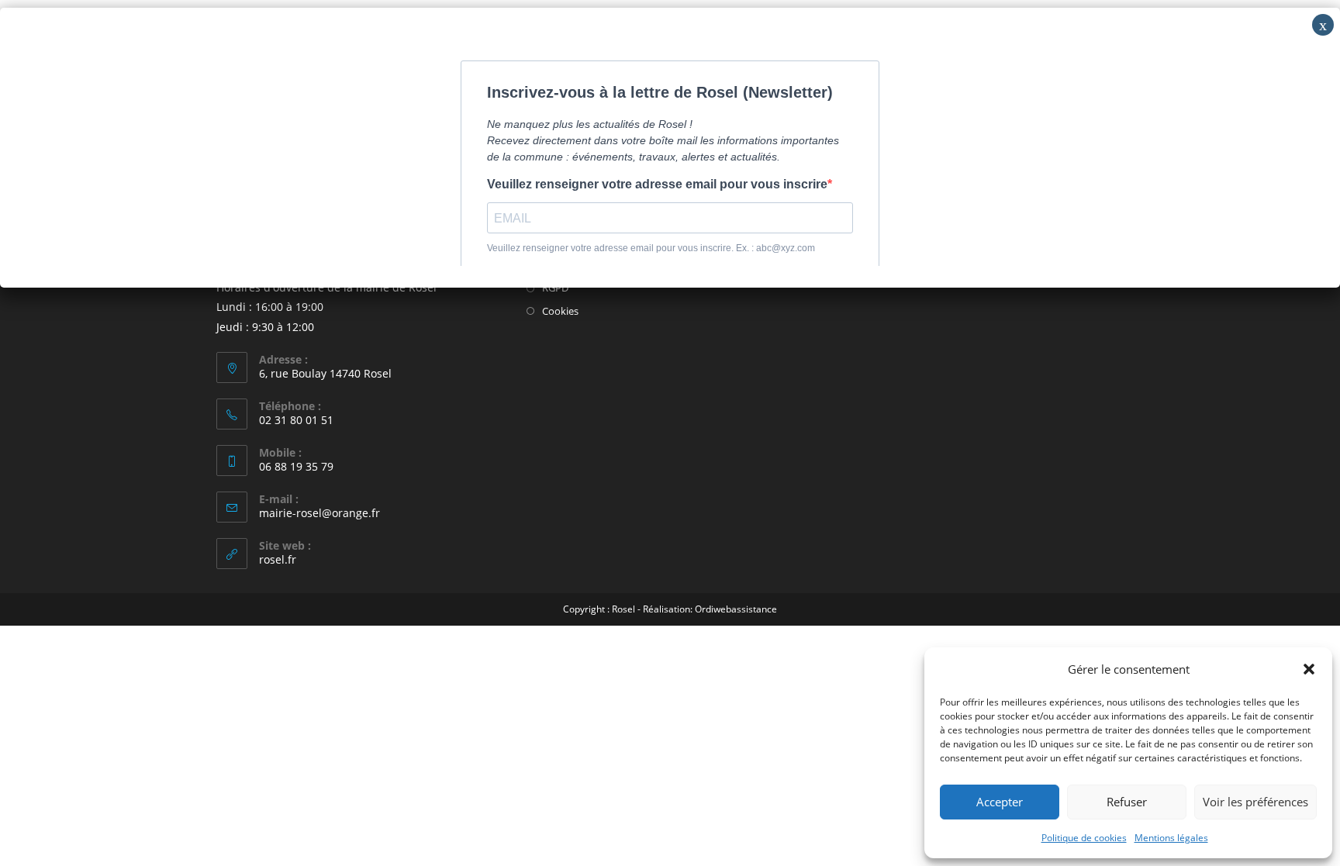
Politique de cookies (1084, 837)
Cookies (560, 311)
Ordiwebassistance (736, 609)
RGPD (555, 288)
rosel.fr (277, 559)
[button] (1309, 669)
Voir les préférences (1255, 801)
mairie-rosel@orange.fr (319, 512)
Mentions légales (1171, 837)
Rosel (623, 609)
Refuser (1127, 801)
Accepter (999, 801)
